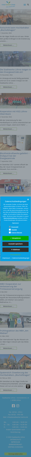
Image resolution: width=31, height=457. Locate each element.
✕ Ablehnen (15, 249)
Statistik (14, 230)
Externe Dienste (17, 232)
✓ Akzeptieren (15, 238)
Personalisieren (15, 255)
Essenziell (15, 227)
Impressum (6, 258)
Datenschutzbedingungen (21, 258)
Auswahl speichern (15, 244)
